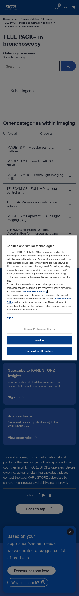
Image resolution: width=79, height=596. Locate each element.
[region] (39, 297)
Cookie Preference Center (39, 329)
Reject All (40, 340)
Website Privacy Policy (34, 291)
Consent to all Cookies (39, 350)
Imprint (11, 317)
